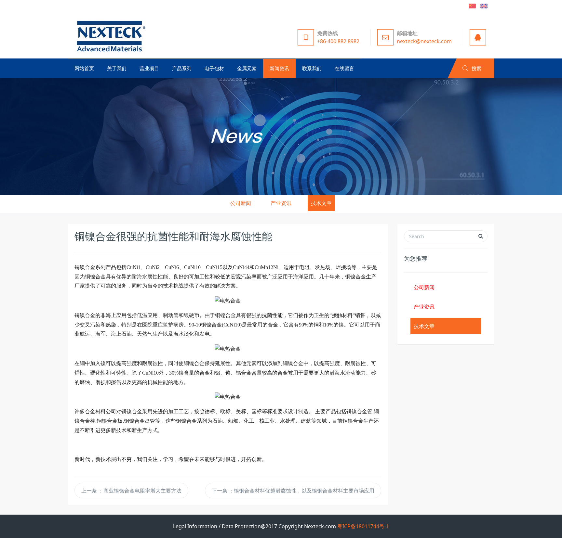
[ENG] (484, 5)
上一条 (131, 490)
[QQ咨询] (476, 37)
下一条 (293, 490)
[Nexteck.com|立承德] (109, 35)
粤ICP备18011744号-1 (363, 526)
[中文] (472, 5)
